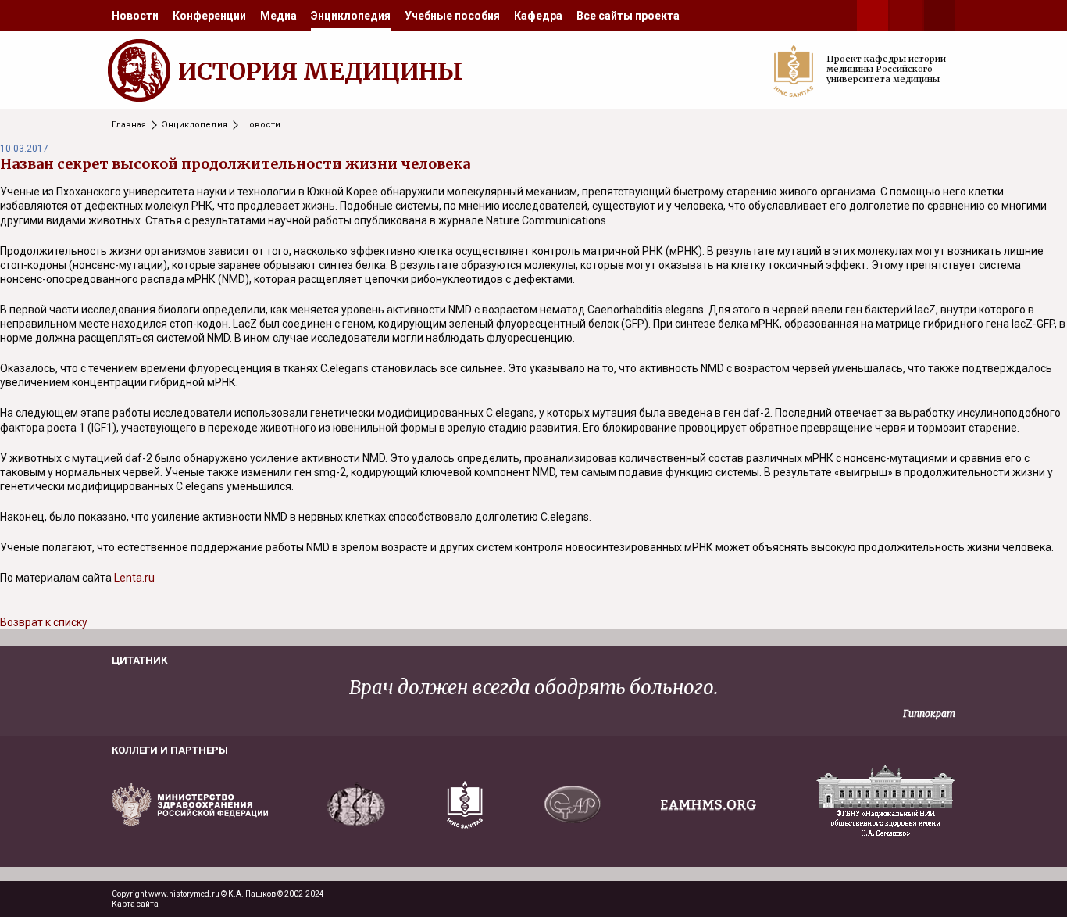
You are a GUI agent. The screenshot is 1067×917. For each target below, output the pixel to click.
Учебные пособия (452, 15)
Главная (129, 125)
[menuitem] (135, 15)
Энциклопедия (351, 15)
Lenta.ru (134, 577)
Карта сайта (135, 904)
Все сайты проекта (628, 15)
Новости (135, 15)
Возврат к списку (43, 622)
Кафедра (538, 15)
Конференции (209, 15)
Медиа (278, 15)
